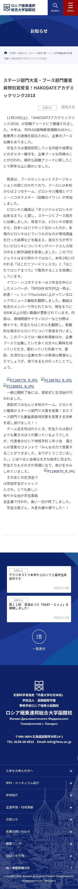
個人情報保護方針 (18, 868)
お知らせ (22, 53)
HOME (13, 53)
